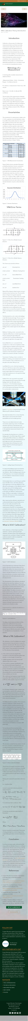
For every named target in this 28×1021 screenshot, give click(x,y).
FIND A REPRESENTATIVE (9, 983)
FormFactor (10, 409)
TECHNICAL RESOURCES (9, 985)
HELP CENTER (6, 990)
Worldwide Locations (14, 1006)
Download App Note (14, 912)
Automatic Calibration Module (11, 521)
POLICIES (5, 992)
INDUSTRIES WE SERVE (8, 987)
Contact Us (14, 1010)
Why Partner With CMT (11, 949)
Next (24, 9)
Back (3, 9)
